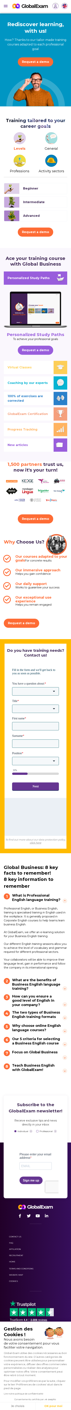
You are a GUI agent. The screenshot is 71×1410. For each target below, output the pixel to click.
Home (12, 1261)
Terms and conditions (21, 1268)
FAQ (11, 1243)
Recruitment (16, 1255)
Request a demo (35, 62)
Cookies (13, 1281)
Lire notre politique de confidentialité (23, 1393)
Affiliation (15, 1249)
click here (35, 842)
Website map (16, 1275)
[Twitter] (28, 1216)
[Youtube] (37, 1216)
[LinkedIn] (46, 1216)
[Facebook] (20, 1216)
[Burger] (5, 6)
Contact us (15, 1236)
